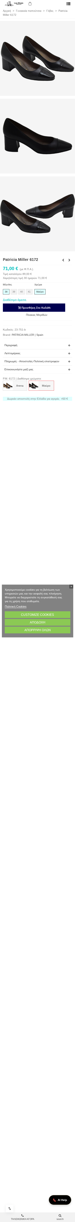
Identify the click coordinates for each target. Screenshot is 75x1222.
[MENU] (68, 3)
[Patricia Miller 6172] (37, 58)
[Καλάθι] (29, 3)
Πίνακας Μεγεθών (36, 314)
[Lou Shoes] (14, 3)
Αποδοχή (37, 622)
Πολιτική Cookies (16, 606)
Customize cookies (37, 614)
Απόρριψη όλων (37, 630)
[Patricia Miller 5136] (69, 260)
